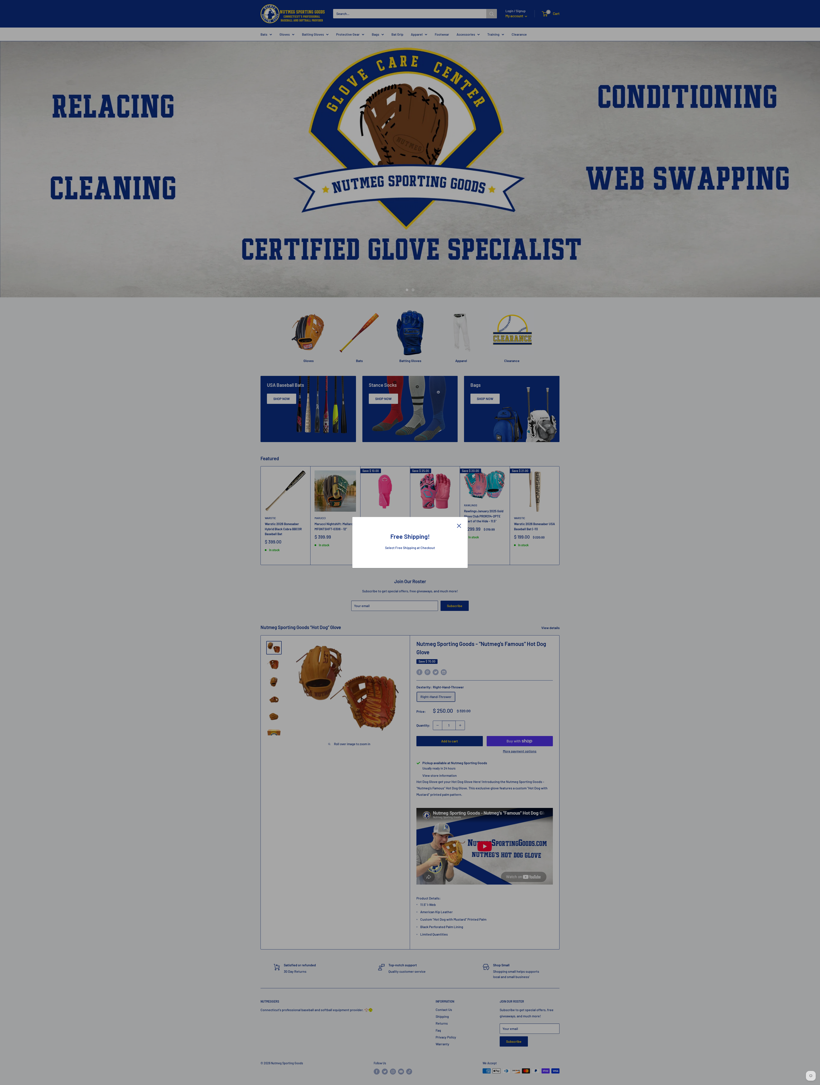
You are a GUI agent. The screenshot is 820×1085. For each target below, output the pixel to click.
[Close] (459, 525)
